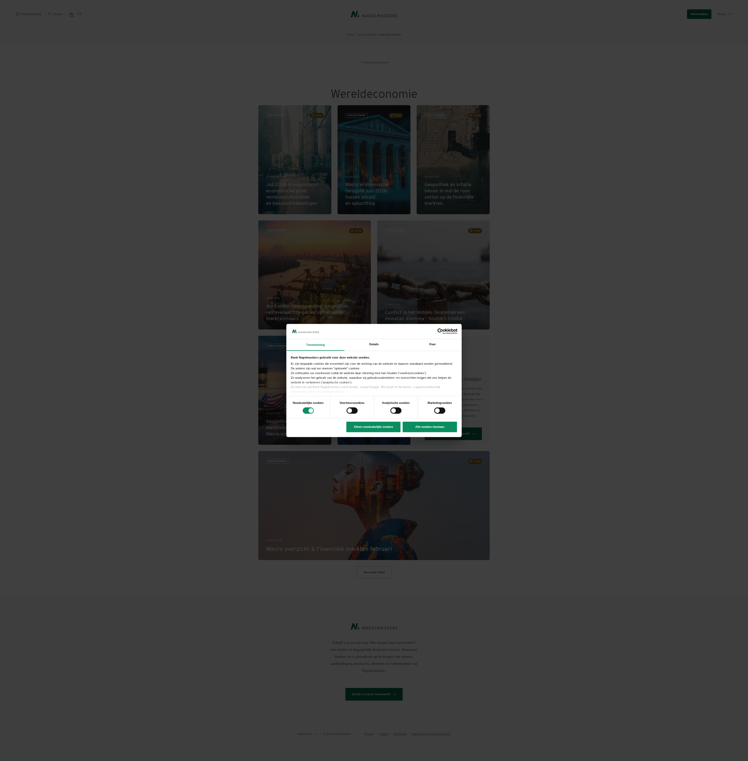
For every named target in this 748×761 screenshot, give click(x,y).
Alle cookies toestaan (429, 426)
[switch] (352, 411)
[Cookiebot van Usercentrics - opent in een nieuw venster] (440, 331)
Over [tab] (432, 344)
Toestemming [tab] (315, 344)
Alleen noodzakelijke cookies (373, 426)
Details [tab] (374, 344)
